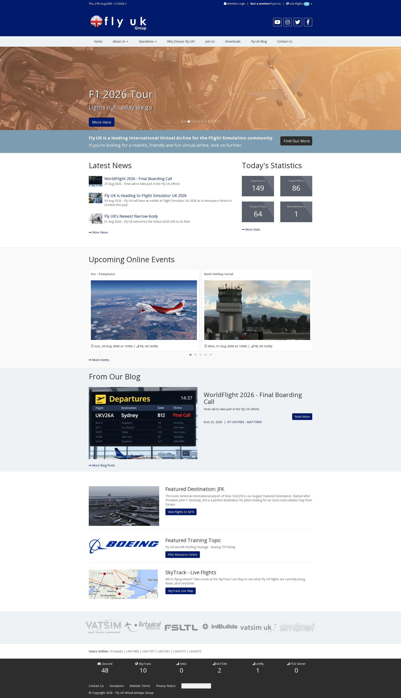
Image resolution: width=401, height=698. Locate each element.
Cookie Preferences (196, 686)
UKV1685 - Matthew (247, 422)
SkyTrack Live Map (180, 591)
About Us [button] (119, 41)
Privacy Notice (165, 686)
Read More (302, 417)
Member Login (236, 3)
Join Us (276, 3)
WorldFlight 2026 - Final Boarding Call (138, 178)
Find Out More (297, 140)
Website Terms (140, 686)
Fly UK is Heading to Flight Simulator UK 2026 (145, 195)
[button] (190, 355)
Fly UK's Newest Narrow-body (131, 216)
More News (99, 232)
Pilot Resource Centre (182, 554)
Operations (147, 41)
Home (98, 41)
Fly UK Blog (259, 41)
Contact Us (284, 41)
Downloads (233, 41)
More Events (100, 360)
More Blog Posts (103, 465)
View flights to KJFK (181, 512)
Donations (117, 686)
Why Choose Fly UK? (181, 41)
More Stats (252, 229)
